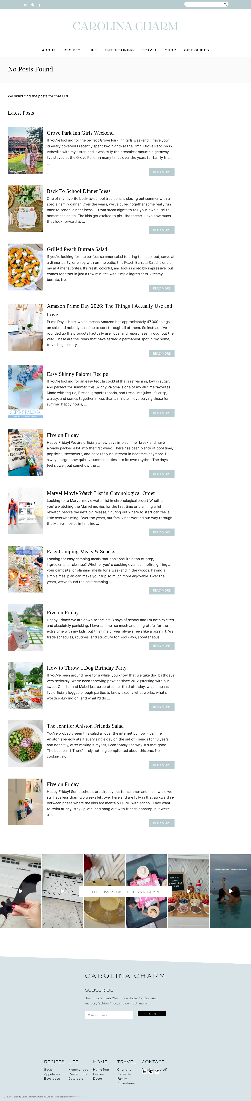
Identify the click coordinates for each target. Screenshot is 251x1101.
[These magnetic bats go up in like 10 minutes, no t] (62, 891)
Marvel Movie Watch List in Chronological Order (101, 493)
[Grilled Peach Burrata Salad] (25, 269)
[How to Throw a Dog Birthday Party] (25, 687)
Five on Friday (63, 435)
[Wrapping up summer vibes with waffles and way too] (188, 891)
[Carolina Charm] (125, 26)
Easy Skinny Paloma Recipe (77, 374)
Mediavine (81, 1096)
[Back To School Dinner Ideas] (25, 210)
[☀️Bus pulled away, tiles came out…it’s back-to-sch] (146, 891)
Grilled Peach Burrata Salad (77, 249)
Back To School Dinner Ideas (79, 191)
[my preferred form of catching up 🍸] (104, 891)
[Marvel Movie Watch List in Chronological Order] (25, 513)
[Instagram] (26, 4)
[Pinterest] (33, 4)
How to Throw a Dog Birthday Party (87, 668)
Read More (163, 173)
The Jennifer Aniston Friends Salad (85, 726)
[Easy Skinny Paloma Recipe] (25, 393)
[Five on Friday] (25, 454)
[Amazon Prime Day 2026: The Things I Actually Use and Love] (25, 329)
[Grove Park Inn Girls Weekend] (25, 152)
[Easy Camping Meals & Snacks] (25, 571)
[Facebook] (40, 4)
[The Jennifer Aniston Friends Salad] (25, 745)
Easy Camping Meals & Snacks (81, 551)
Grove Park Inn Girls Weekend (80, 133)
